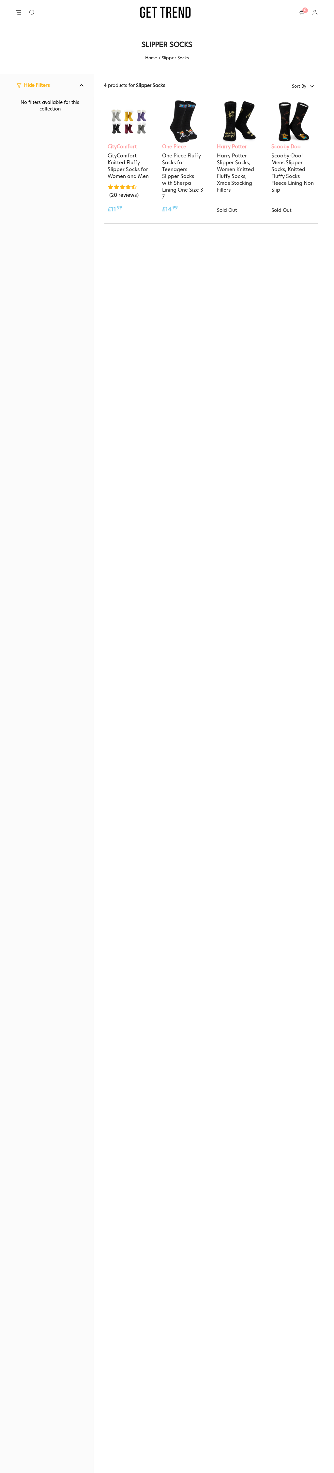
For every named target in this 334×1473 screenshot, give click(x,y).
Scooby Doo (286, 146)
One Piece (174, 146)
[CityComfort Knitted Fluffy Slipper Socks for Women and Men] (129, 121)
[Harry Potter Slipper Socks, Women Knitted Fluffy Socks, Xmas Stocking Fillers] (238, 121)
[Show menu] (18, 12)
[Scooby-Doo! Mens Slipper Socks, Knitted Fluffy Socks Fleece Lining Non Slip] (292, 121)
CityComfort (122, 146)
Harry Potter (232, 146)
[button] (32, 12)
